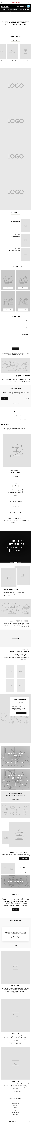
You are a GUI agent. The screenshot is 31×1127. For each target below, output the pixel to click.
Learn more (24, 858)
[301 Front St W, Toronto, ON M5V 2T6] (15, 718)
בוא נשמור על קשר (15, 1121)
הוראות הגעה (21, 712)
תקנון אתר (15, 1110)
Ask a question (15, 512)
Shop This (20, 762)
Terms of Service (16, 354)
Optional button (16, 550)
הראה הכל (15, 40)
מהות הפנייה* (25, 334)
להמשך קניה (15, 27)
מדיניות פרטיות (15, 1103)
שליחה (15, 348)
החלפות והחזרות (15, 1112)
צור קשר (15, 1116)
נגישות (15, 1107)
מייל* (28, 327)
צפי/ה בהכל (15, 215)
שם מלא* (27, 320)
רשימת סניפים (15, 1105)
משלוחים (15, 1114)
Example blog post (14, 222)
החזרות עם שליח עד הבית (15, 1098)
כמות (15, 483)
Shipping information (15, 501)
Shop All (10, 762)
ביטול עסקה (15, 1100)
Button (15, 909)
